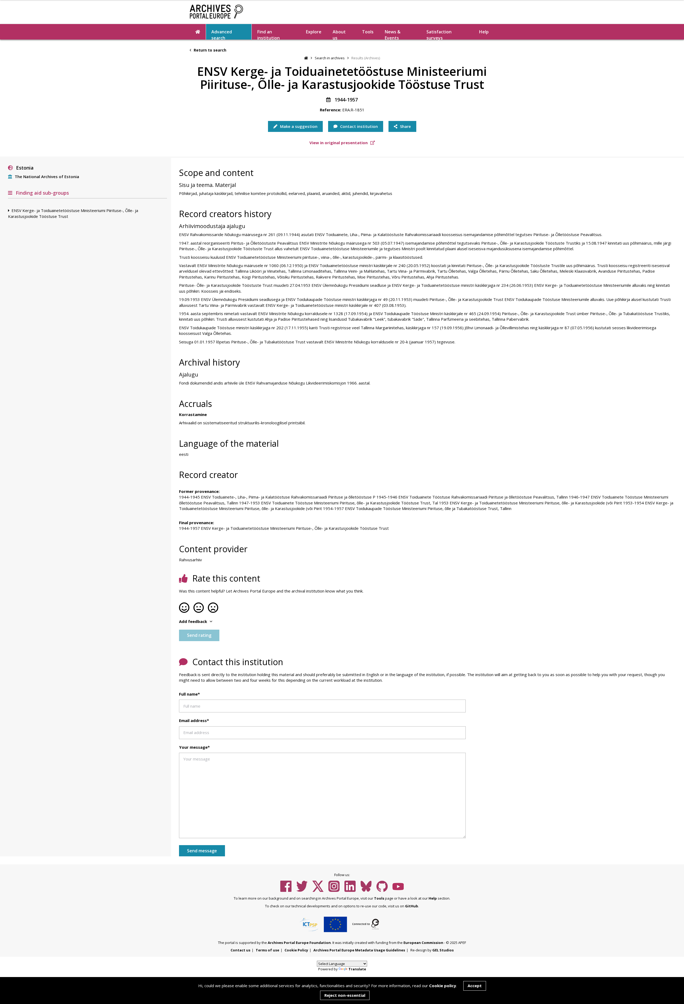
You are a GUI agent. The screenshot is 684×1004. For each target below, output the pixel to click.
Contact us (240, 950)
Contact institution (358, 126)
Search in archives (330, 58)
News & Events (393, 34)
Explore (313, 32)
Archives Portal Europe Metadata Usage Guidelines (359, 950)
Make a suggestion (298, 126)
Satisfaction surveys (439, 34)
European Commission (423, 942)
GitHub (411, 906)
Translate (357, 969)
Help (433, 898)
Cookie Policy (296, 950)
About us (339, 34)
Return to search (209, 50)
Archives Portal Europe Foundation (299, 942)
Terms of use (267, 950)
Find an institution (268, 34)
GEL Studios (443, 950)
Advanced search (221, 34)
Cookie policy (442, 985)
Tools (368, 32)
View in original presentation (339, 142)
